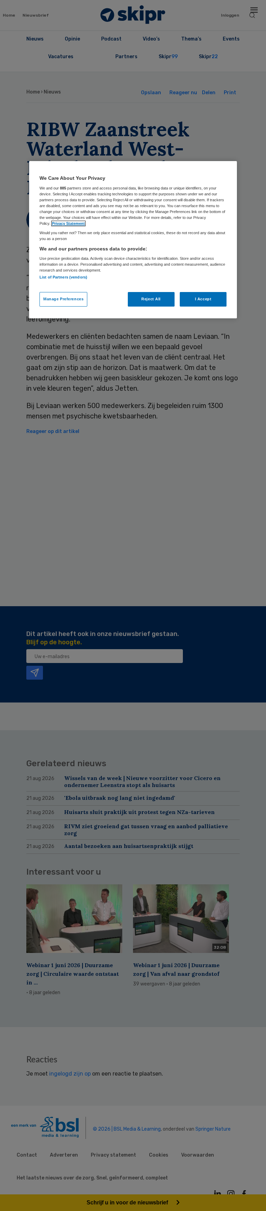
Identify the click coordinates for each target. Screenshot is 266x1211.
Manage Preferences (63, 299)
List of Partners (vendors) (63, 277)
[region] (133, 239)
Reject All (151, 299)
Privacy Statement (68, 223)
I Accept (203, 299)
